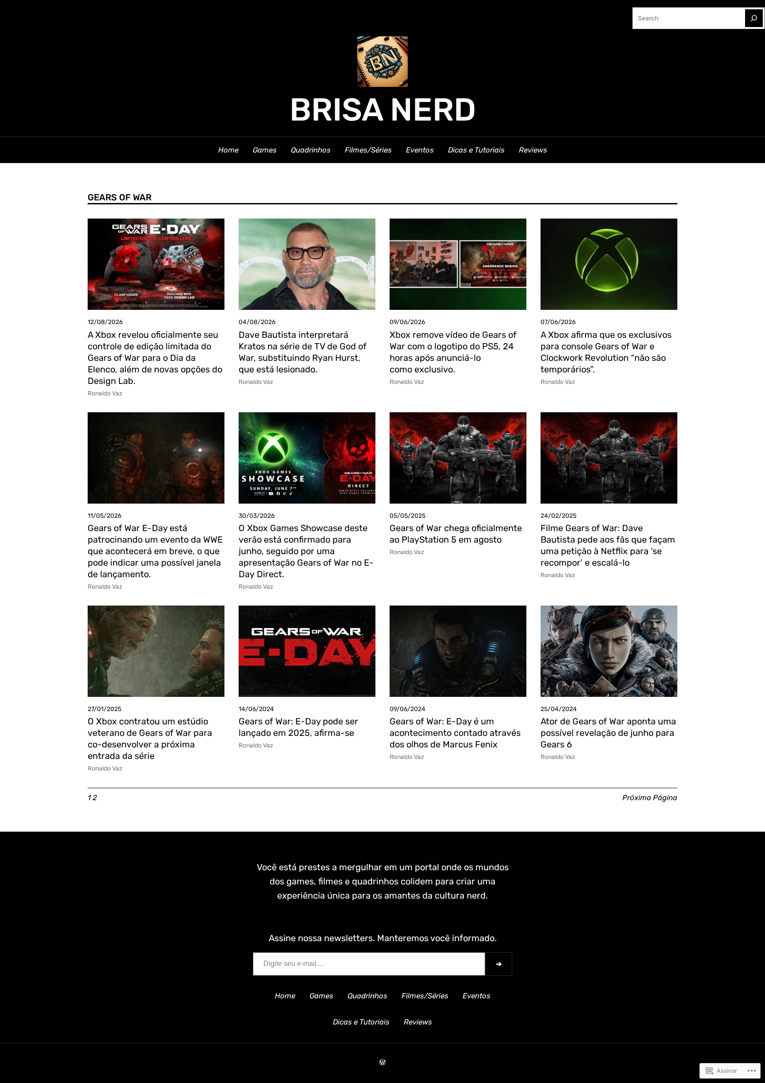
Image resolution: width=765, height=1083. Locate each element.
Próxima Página (649, 797)
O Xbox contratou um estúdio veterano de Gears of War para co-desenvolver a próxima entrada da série (150, 738)
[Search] (754, 18)
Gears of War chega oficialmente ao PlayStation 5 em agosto (456, 534)
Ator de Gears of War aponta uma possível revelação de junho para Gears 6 (608, 733)
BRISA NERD (383, 110)
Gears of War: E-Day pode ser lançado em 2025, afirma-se (298, 727)
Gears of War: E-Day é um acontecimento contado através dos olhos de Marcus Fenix (455, 733)
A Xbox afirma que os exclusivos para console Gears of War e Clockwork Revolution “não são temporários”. (606, 352)
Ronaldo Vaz (105, 393)
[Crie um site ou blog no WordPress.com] (382, 1062)
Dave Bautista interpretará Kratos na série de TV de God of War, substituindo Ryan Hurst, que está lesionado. (303, 352)
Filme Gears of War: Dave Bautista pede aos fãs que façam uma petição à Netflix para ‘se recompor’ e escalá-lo (608, 545)
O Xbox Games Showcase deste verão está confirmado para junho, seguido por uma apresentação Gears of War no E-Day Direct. (306, 551)
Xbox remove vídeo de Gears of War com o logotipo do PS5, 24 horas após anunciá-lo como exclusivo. (453, 352)
